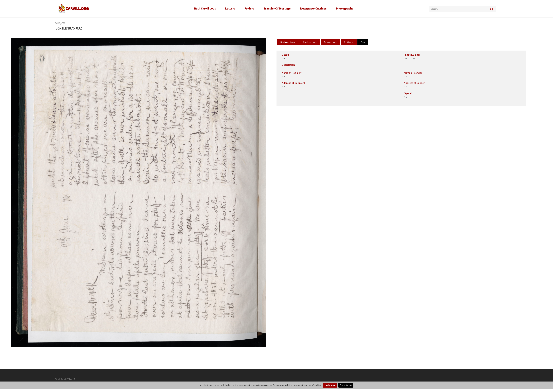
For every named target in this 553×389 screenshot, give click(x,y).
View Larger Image (287, 42)
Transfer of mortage (277, 8)
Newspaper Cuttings (313, 8)
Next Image (348, 42)
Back (363, 42)
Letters (230, 8)
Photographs (344, 8)
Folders (249, 8)
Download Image (310, 42)
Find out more (346, 385)
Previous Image (330, 42)
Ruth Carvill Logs (205, 8)
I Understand (330, 385)
